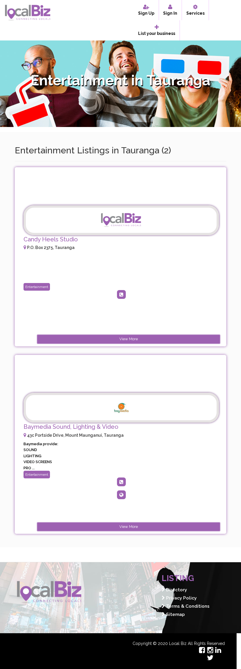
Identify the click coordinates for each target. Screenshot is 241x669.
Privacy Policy (181, 598)
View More (128, 339)
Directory (176, 589)
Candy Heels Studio (51, 239)
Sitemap (175, 614)
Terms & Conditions (187, 606)
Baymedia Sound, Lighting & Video (71, 426)
